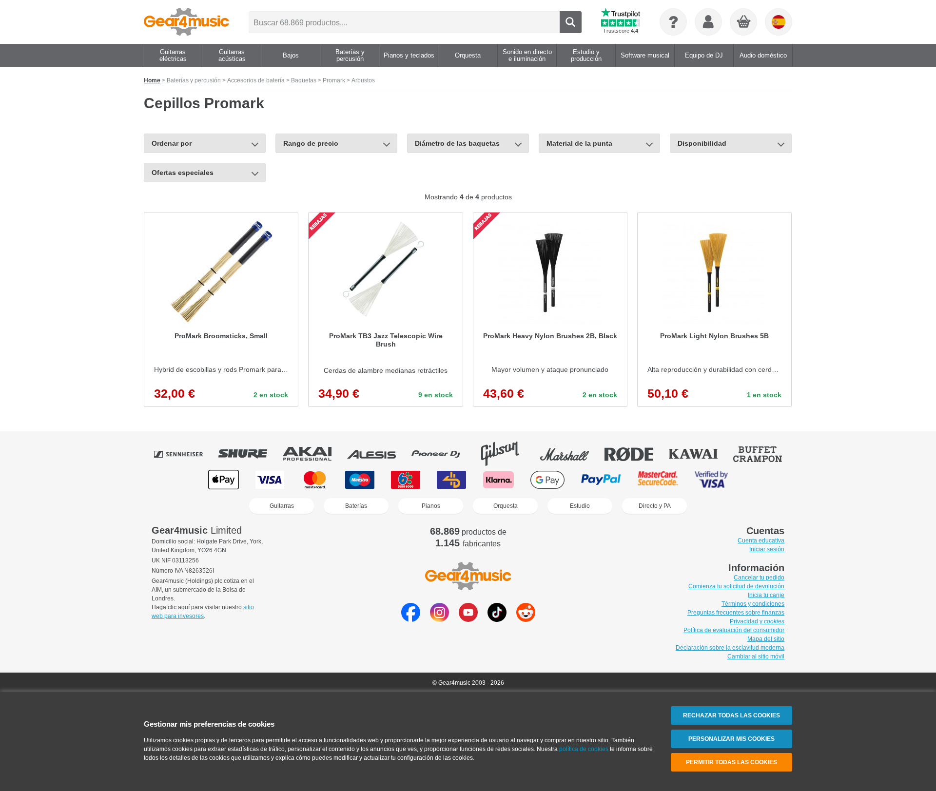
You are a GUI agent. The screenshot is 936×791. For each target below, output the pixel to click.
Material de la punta (579, 143)
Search (571, 22)
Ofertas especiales (183, 172)
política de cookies (583, 749)
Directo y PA (655, 505)
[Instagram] (439, 619)
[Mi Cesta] (744, 22)
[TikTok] (497, 619)
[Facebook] (410, 619)
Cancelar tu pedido (759, 577)
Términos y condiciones (753, 603)
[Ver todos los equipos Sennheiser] (185, 453)
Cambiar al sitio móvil (755, 656)
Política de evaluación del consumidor (733, 630)
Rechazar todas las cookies (731, 715)
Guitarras (282, 505)
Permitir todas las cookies (731, 762)
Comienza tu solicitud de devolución (736, 586)
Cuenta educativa (761, 540)
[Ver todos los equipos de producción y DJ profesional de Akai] (314, 453)
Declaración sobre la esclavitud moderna (730, 647)
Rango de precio (310, 143)
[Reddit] (525, 619)
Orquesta (505, 505)
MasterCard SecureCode (658, 480)
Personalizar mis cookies (731, 738)
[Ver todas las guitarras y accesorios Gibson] (507, 453)
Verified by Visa (711, 480)
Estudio (580, 505)
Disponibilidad (702, 143)
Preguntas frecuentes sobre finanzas (735, 612)
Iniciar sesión (766, 549)
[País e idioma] (778, 22)
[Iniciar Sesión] (708, 22)
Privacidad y (757, 621)
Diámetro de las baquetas (457, 143)
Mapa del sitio (765, 639)
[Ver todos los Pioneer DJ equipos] (442, 453)
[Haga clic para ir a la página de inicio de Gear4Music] (186, 22)
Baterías (356, 505)
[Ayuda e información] (673, 22)
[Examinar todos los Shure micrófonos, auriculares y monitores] (249, 453)
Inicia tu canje (766, 595)
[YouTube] (468, 619)
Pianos (431, 505)
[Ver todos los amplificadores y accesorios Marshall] (571, 453)
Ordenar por (172, 143)
